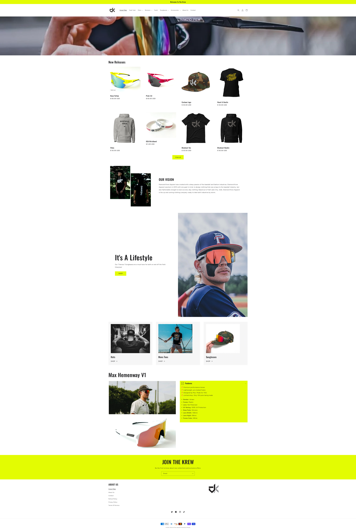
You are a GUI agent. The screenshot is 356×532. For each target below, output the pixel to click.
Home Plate (112, 489)
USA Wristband (151, 141)
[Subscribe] (193, 473)
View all (178, 157)
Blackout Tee (186, 148)
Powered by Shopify (185, 527)
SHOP (121, 273)
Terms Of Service (114, 505)
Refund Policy (112, 499)
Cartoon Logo (186, 102)
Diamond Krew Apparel (175, 527)
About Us (111, 492)
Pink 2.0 (149, 96)
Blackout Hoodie (223, 148)
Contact (111, 495)
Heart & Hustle (222, 102)
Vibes (112, 148)
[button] (140, 10)
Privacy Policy (112, 502)
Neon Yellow (114, 96)
